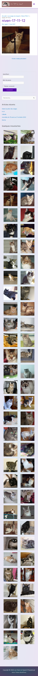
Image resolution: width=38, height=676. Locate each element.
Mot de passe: (7, 80)
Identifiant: (6, 74)
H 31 (3, 111)
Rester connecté (9, 86)
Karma (4, 120)
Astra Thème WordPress (19, 672)
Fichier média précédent (19, 58)
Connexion (10, 90)
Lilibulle (4, 114)
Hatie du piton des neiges (9, 109)
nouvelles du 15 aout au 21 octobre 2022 (14, 117)
